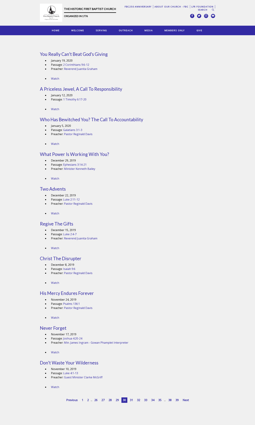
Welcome (77, 30)
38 (170, 400)
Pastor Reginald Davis (78, 134)
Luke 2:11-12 (71, 199)
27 (103, 400)
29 (117, 400)
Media (148, 30)
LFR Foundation (203, 6)
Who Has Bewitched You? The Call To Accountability (91, 119)
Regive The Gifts (56, 224)
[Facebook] (192, 16)
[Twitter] (199, 16)
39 (177, 400)
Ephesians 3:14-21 (75, 165)
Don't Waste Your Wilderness (69, 363)
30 (124, 400)
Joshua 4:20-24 (72, 338)
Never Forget (53, 328)
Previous (72, 400)
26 (95, 400)
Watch (55, 78)
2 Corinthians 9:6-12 (76, 65)
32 (138, 400)
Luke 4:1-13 (70, 373)
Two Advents (53, 189)
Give (200, 30)
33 (145, 400)
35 (160, 400)
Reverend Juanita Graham (80, 69)
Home (56, 30)
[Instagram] (206, 16)
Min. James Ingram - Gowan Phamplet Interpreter (96, 343)
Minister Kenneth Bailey (79, 169)
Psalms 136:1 (71, 304)
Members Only (174, 30)
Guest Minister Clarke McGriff (83, 377)
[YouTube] (213, 16)
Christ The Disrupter (60, 258)
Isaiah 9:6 (69, 269)
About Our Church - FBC (172, 6)
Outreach (126, 30)
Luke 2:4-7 (69, 234)
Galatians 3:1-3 (72, 130)
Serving (101, 30)
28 (110, 400)
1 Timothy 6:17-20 (74, 99)
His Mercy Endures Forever (67, 293)
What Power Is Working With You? (74, 154)
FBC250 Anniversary (138, 6)
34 (152, 400)
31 (131, 400)
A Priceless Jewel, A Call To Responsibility (81, 89)
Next (186, 400)
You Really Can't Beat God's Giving (74, 54)
